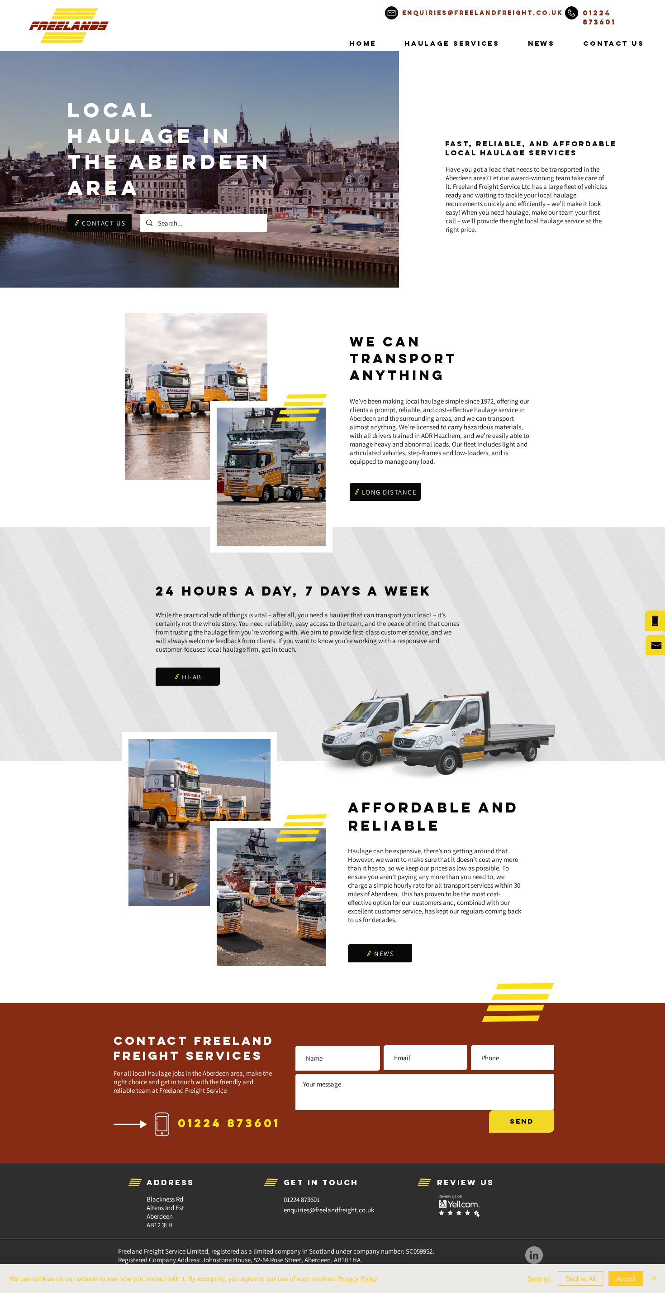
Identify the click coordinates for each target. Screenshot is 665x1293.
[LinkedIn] (534, 1255)
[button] (452, 43)
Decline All (580, 1278)
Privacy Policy (357, 1278)
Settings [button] (539, 1278)
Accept (626, 1278)
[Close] (654, 1278)
